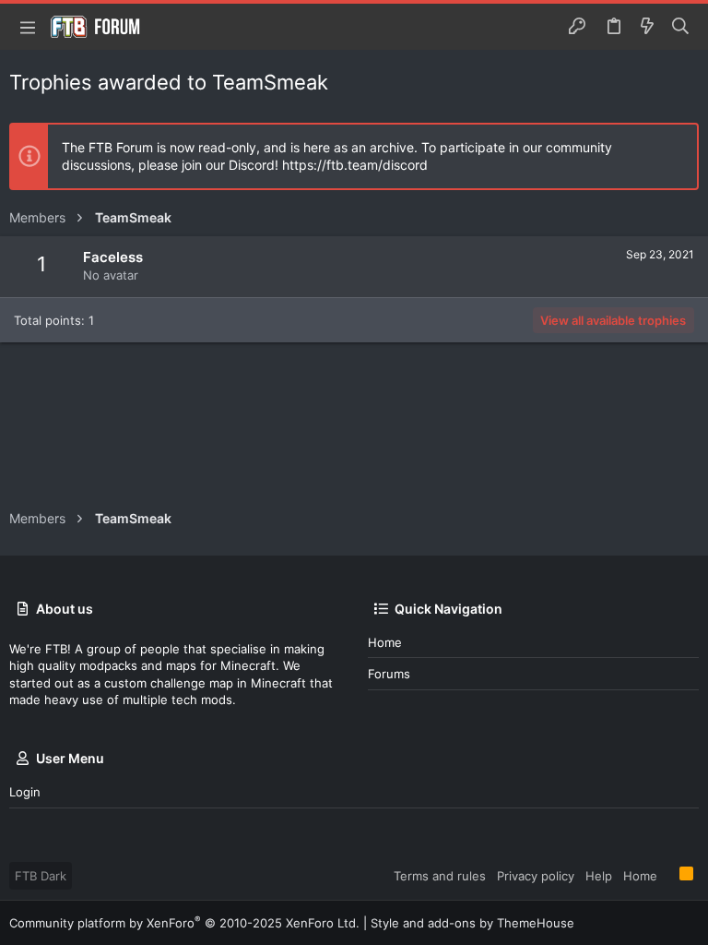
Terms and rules (440, 875)
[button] (27, 26)
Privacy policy (535, 875)
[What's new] (647, 26)
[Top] (668, 874)
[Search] (681, 26)
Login (25, 791)
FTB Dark (40, 875)
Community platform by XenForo (184, 922)
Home (385, 642)
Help (598, 875)
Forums (389, 673)
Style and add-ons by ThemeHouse (472, 922)
